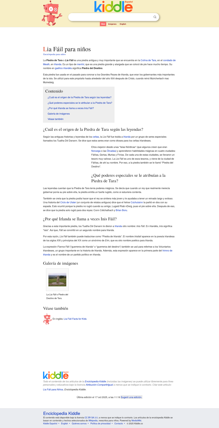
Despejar (148, 17)
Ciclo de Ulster (68, 202)
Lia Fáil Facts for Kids (75, 318)
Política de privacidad (100, 423)
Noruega (96, 150)
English (123, 24)
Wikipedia (93, 420)
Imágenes (112, 24)
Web (103, 24)
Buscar (155, 17)
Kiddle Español (50, 423)
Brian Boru (121, 210)
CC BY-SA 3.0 (91, 417)
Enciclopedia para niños (54, 54)
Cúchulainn (137, 202)
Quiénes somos (79, 423)
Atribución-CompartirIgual (99, 384)
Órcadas (111, 150)
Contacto (118, 423)
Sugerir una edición (131, 397)
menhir (80, 64)
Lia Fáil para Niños (53, 389)
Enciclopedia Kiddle (95, 381)
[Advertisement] (109, 35)
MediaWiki (136, 420)
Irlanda (57, 64)
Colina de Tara (148, 60)
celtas (96, 136)
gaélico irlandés (63, 68)
